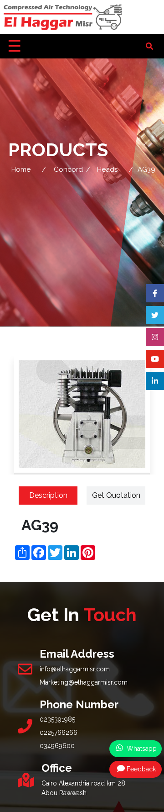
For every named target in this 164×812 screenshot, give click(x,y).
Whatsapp (141, 748)
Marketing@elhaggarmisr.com (84, 682)
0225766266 (58, 732)
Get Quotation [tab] (116, 495)
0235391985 (57, 719)
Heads (107, 169)
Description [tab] (48, 495)
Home (21, 169)
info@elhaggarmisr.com (75, 669)
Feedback (141, 769)
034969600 (57, 745)
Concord (68, 169)
